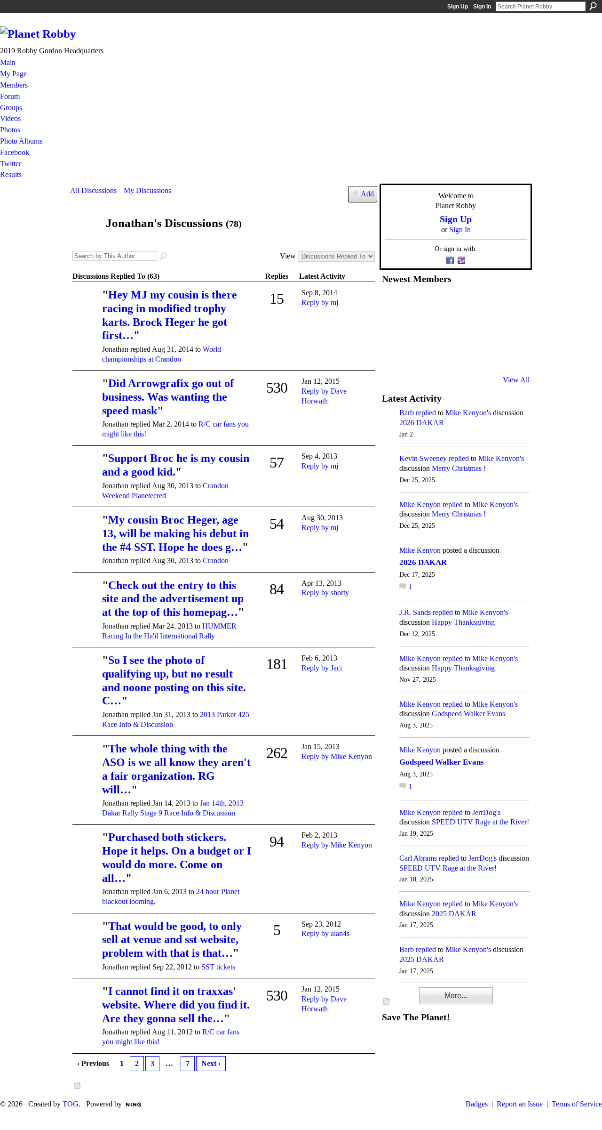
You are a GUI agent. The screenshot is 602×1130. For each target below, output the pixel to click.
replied (426, 413)
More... (455, 996)
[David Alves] (416, 329)
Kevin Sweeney (423, 458)
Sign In (482, 6)
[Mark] (462, 354)
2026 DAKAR (421, 423)
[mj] (86, 308)
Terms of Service (577, 1104)
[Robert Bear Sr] (508, 354)
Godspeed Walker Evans (468, 714)
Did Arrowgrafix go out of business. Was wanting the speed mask (168, 397)
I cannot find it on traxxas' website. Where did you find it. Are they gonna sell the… (176, 1005)
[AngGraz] (485, 329)
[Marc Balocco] (485, 303)
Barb (406, 413)
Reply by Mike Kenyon (336, 756)
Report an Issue (520, 1104)
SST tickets (218, 967)
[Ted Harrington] (393, 354)
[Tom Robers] (462, 329)
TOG (71, 1104)
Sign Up (457, 6)
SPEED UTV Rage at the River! (480, 822)
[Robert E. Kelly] (485, 354)
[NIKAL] (86, 397)
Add (367, 194)
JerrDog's (486, 812)
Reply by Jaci (321, 668)
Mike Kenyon (420, 504)
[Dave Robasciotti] (393, 329)
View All (516, 380)
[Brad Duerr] (86, 472)
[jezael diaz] (416, 303)
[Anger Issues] (439, 354)
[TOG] (86, 599)
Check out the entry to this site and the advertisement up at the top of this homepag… (173, 599)
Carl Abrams (418, 858)
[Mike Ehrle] (462, 303)
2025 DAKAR (454, 914)
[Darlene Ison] (439, 303)
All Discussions (93, 190)
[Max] (508, 329)
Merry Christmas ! (459, 468)
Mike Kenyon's (468, 413)
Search (593, 6)
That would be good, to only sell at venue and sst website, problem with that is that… (172, 940)
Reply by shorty (325, 593)
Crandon (216, 561)
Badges (477, 1104)
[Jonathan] (85, 241)
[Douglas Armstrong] (393, 303)
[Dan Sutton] (508, 303)
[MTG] (86, 851)
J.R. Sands (415, 612)
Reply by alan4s (325, 933)
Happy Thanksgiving (463, 622)
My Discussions (147, 190)
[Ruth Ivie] (439, 329)
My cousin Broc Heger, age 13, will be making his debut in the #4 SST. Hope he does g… (175, 533)
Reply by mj (319, 303)
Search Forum (164, 256)
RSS (77, 1086)
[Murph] (416, 354)
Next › (211, 1063)
